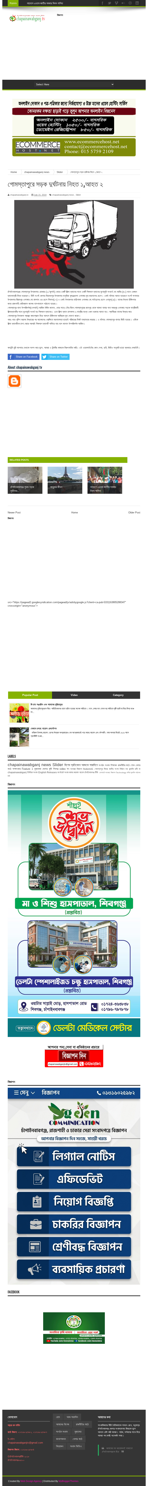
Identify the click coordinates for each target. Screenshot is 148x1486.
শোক (132, 765)
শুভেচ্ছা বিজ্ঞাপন (110, 772)
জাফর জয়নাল (74, 772)
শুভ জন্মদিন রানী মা (132, 769)
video (63, 768)
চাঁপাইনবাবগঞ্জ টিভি (91, 772)
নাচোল (81, 772)
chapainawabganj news (63, 195)
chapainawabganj (17, 772)
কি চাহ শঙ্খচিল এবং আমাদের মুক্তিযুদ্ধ (47, 704)
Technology (121, 772)
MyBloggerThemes (68, 1481)
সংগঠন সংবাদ (104, 765)
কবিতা (128, 772)
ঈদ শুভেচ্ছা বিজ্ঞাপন (74, 769)
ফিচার (106, 769)
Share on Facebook (27, 356)
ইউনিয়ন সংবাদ (32, 772)
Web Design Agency (31, 1481)
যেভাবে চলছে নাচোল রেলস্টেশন (44, 728)
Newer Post (14, 512)
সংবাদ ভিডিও (76, 1446)
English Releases (47, 772)
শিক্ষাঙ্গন (114, 765)
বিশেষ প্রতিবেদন (72, 765)
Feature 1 (27, 768)
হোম (58, 1417)
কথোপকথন (61, 1438)
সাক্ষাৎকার (17, 768)
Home (74, 512)
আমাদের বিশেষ (62, 1424)
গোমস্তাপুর (98, 769)
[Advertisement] (102, 45)
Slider (78, 195)
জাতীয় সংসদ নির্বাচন (116, 769)
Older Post (134, 512)
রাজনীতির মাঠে (124, 765)
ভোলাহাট (102, 772)
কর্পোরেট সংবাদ (63, 772)
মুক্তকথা (37, 768)
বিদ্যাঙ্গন (59, 1446)
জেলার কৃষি (47, 768)
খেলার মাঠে (77, 1438)
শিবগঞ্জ (55, 768)
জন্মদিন (133, 772)
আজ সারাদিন (72, 1417)
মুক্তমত (78, 1431)
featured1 (88, 769)
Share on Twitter (59, 356)
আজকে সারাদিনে (90, 765)
